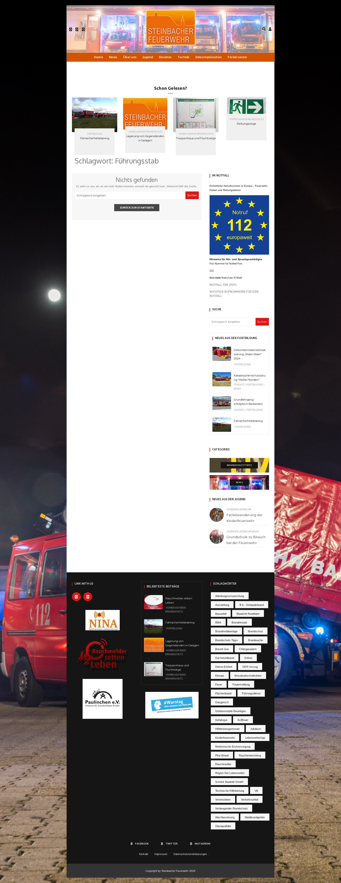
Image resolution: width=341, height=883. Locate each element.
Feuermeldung (241, 684)
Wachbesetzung (224, 817)
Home (98, 57)
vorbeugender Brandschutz (231, 808)
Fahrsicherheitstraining (248, 421)
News (113, 57)
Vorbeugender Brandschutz (95, 131)
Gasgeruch (222, 702)
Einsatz (239, 384)
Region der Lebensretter (230, 772)
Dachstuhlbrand (224, 657)
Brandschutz (255, 631)
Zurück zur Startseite (137, 207)
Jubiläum (255, 728)
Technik (184, 57)
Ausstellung (222, 604)
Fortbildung (242, 364)
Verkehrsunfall (249, 799)
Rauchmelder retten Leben (246, 138)
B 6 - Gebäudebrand (252, 604)
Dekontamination (209, 57)
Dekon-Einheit (223, 666)
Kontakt (143, 854)
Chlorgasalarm (248, 649)
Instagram (202, 843)
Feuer (218, 684)
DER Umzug (250, 666)
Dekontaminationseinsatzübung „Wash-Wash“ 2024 (249, 354)
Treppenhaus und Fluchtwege (145, 138)
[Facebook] (70, 29)
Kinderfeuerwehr (239, 509)
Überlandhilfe (223, 826)
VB (256, 790)
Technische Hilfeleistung (229, 790)
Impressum (161, 854)
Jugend (148, 57)
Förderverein (237, 57)
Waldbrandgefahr (255, 817)
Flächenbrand (223, 693)
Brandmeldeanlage (226, 631)
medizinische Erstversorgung (232, 746)
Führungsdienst (251, 693)
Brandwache (255, 640)
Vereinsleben (223, 799)
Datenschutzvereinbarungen (190, 854)
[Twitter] (76, 29)
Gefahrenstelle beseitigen (230, 711)
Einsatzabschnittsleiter (248, 675)
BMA (218, 622)
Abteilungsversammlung (229, 596)
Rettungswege (195, 123)
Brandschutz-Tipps (226, 640)
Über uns (130, 57)
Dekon (248, 657)
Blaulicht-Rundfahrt (248, 613)
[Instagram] (83, 29)
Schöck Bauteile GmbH (229, 781)
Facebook (142, 843)
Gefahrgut (221, 719)
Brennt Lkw (222, 649)
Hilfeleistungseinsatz (227, 728)
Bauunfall (220, 613)
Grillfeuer (242, 719)
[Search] (264, 28)
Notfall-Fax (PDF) (223, 284)
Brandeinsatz (239, 622)
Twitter (172, 843)
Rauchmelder (223, 764)
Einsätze (165, 57)
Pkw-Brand (222, 755)
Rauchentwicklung (250, 755)
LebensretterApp (255, 737)
